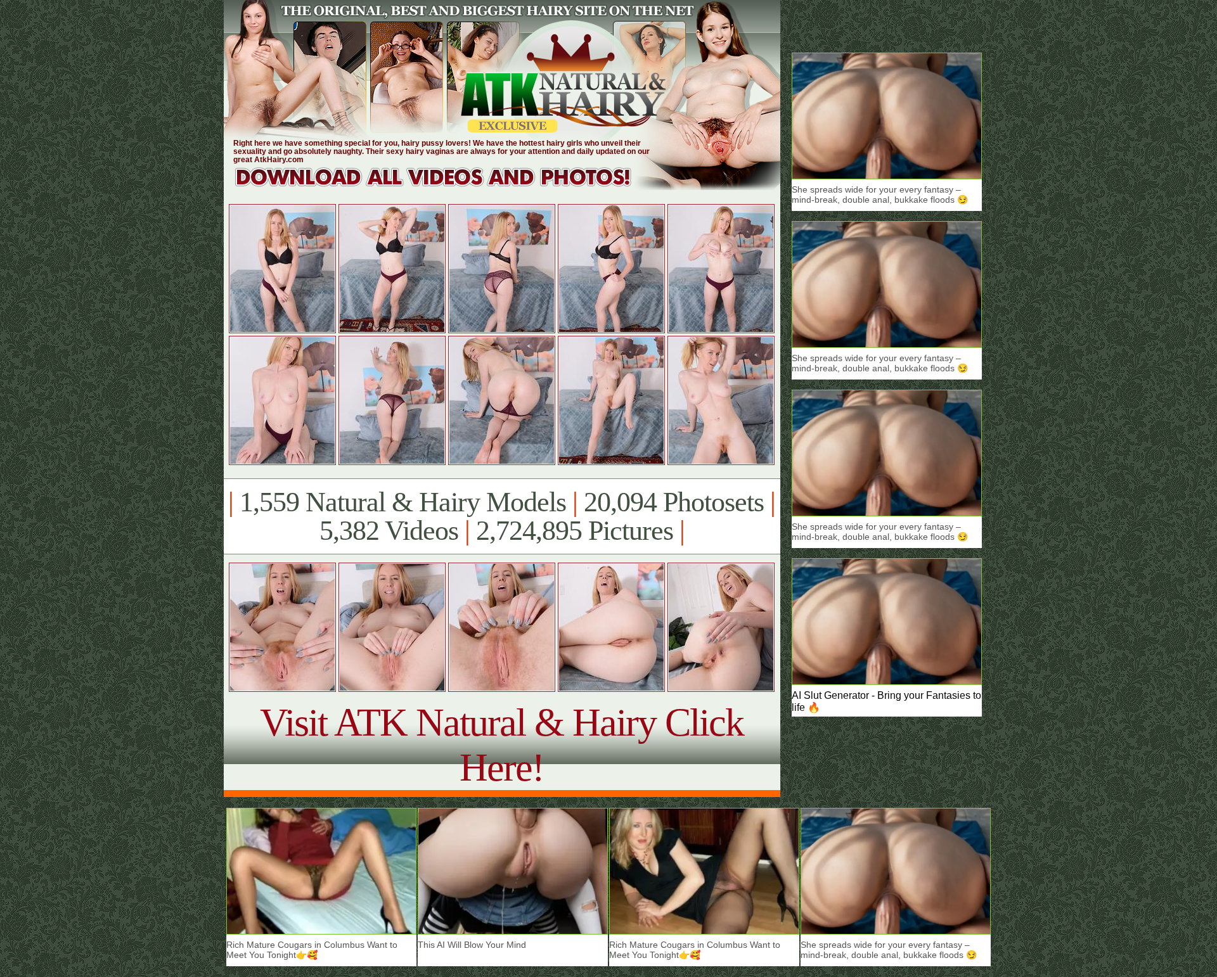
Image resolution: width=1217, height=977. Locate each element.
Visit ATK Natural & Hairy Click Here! (502, 745)
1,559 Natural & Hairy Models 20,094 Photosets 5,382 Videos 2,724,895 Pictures (501, 516)
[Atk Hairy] (445, 186)
